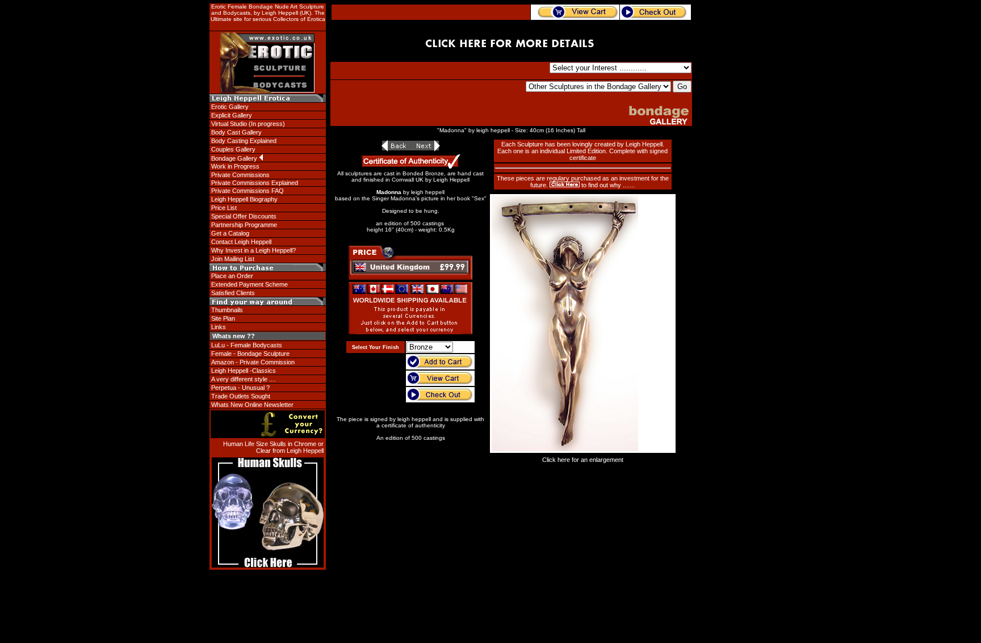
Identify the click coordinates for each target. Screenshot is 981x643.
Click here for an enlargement (582, 459)
